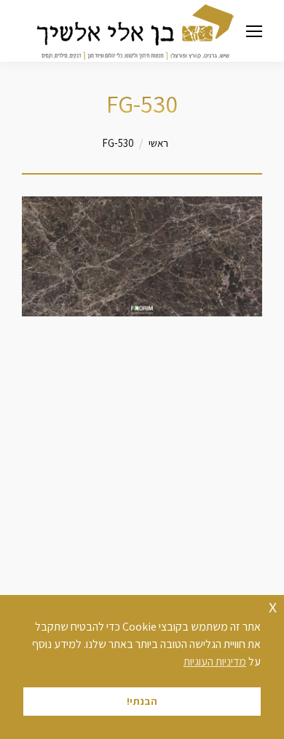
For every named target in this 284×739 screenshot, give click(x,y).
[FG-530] (142, 256)
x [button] (273, 605)
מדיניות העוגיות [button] (215, 661)
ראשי (158, 143)
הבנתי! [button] (142, 701)
